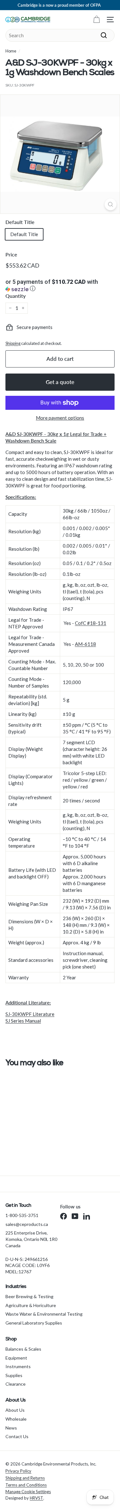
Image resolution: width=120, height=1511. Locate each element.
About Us (15, 1410)
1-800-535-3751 (21, 1215)
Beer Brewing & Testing (29, 1296)
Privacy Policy (18, 1470)
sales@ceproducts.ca (26, 1224)
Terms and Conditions (26, 1484)
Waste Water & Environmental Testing (44, 1314)
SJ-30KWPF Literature (29, 1014)
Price (11, 254)
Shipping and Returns (25, 1477)
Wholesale (16, 1419)
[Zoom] (110, 204)
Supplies (13, 1375)
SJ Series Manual (23, 1021)
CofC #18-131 (90, 623)
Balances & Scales (23, 1349)
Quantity (15, 296)
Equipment (16, 1358)
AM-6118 (85, 644)
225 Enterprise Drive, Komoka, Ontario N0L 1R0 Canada (31, 1239)
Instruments (18, 1366)
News (11, 1428)
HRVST (36, 1498)
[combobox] (60, 35)
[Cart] (96, 19)
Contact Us (16, 1436)
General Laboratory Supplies (33, 1323)
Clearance (15, 1384)
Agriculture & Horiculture (30, 1305)
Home (10, 50)
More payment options (60, 418)
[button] (60, 285)
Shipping (12, 343)
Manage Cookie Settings (28, 1491)
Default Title (20, 222)
